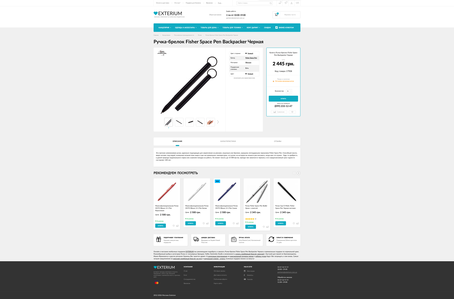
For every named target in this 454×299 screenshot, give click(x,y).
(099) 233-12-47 (283, 106)
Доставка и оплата (220, 275)
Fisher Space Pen (251, 58)
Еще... (220, 3)
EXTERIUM (190, 252)
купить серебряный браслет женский (249, 254)
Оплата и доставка (162, 3)
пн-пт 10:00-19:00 (237, 15)
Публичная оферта (220, 279)
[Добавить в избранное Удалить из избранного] (292, 112)
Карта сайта (218, 283)
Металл (248, 62)
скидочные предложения (217, 256)
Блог (185, 275)
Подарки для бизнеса (193, 3)
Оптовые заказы (219, 271)
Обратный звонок (215, 15)
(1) (255, 218)
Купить (283, 98)
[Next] (298, 173)
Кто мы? (177, 3)
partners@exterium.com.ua (235, 18)
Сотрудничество (189, 279)
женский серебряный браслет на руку (187, 259)
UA (297, 3)
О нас (186, 271)
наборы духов (260, 256)
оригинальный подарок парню (241, 256)
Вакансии (209, 3)
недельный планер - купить (214, 259)
